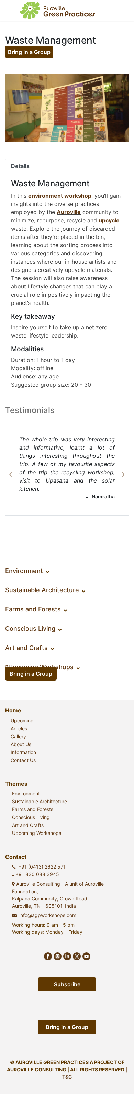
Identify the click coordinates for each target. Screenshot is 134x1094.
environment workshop (59, 195)
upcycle (109, 220)
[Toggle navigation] (119, 10)
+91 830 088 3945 (36, 874)
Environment (28, 570)
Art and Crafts (30, 647)
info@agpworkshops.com (47, 915)
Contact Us (23, 760)
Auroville (69, 212)
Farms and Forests (36, 609)
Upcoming (22, 720)
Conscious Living (34, 628)
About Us (21, 744)
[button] (14, 468)
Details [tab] (20, 166)
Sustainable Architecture (46, 590)
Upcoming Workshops (36, 833)
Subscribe (67, 984)
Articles (19, 728)
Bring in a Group (29, 51)
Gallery (18, 736)
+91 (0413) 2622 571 (42, 867)
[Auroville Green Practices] (57, 10)
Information (23, 752)
